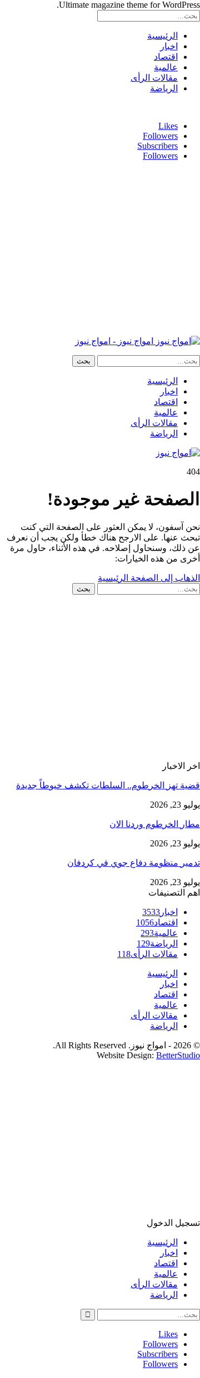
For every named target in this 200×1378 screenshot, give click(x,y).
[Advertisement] (106, 247)
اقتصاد (166, 56)
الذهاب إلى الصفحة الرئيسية (149, 578)
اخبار (169, 46)
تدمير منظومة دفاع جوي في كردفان (133, 862)
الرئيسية (162, 35)
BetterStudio (178, 1055)
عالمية (166, 67)
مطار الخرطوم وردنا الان (154, 824)
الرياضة (164, 88)
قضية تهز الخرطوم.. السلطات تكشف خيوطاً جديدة (108, 785)
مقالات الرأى (154, 77)
